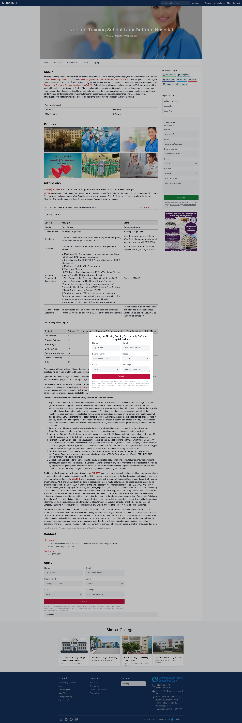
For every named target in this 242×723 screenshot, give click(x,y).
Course (126, 354)
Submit (121, 376)
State (95, 365)
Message (127, 365)
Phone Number (99, 354)
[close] (150, 335)
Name (95, 343)
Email (125, 343)
